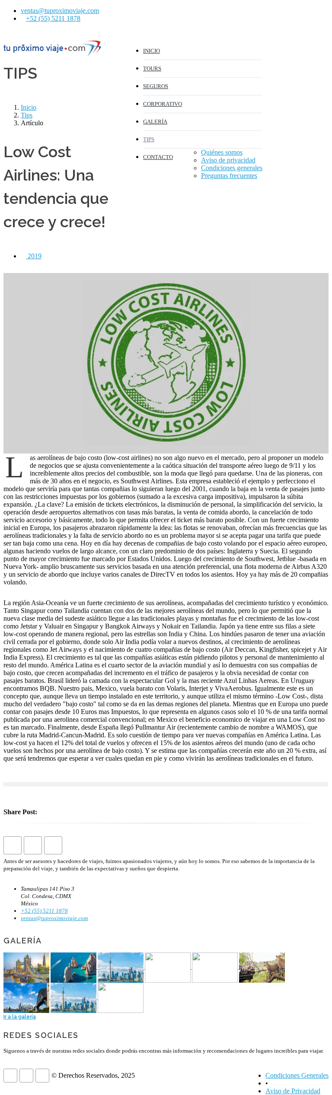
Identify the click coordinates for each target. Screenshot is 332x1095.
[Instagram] (53, 845)
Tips (26, 115)
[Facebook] (286, 43)
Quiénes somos (222, 152)
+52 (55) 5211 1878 (53, 18)
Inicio (28, 107)
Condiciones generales (231, 167)
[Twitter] (303, 43)
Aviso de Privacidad (292, 1091)
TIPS (148, 139)
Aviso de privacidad (228, 160)
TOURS (152, 68)
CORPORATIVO (162, 104)
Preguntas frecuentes (229, 175)
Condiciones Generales (297, 1075)
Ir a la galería (19, 1017)
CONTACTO (158, 157)
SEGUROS (155, 86)
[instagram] (319, 43)
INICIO (151, 51)
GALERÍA (155, 121)
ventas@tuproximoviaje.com (60, 10)
